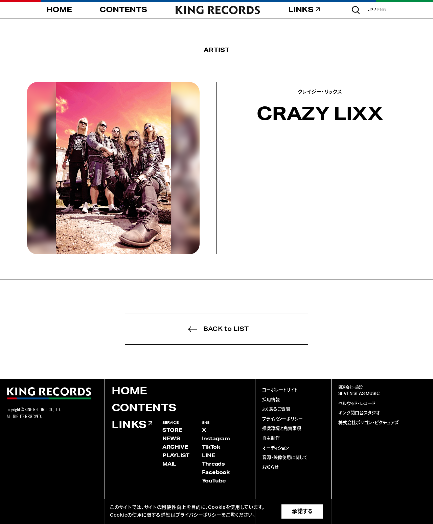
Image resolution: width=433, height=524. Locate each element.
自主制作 (271, 438)
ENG (381, 10)
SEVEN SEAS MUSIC (359, 394)
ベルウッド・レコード (356, 403)
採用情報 (271, 400)
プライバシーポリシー (282, 419)
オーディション (275, 448)
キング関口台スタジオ (359, 413)
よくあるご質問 (276, 409)
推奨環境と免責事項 (281, 428)
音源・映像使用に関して (284, 457)
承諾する (302, 511)
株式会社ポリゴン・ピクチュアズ (368, 423)
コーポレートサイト (280, 390)
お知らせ (270, 467)
